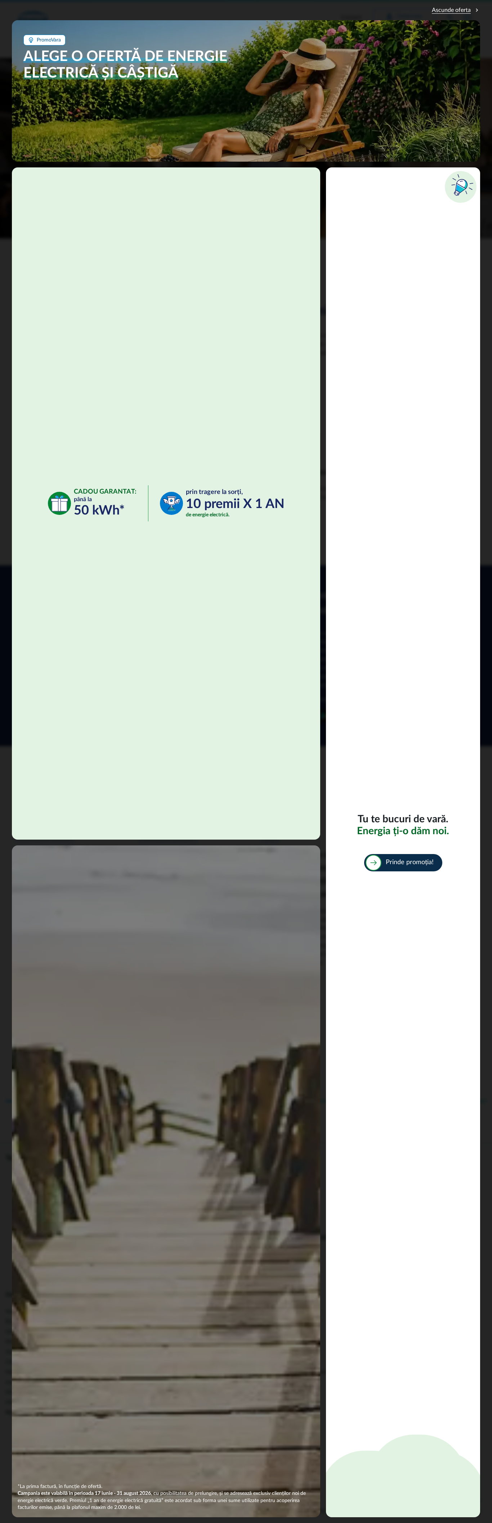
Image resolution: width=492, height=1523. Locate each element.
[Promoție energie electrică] (403, 842)
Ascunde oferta (456, 10)
